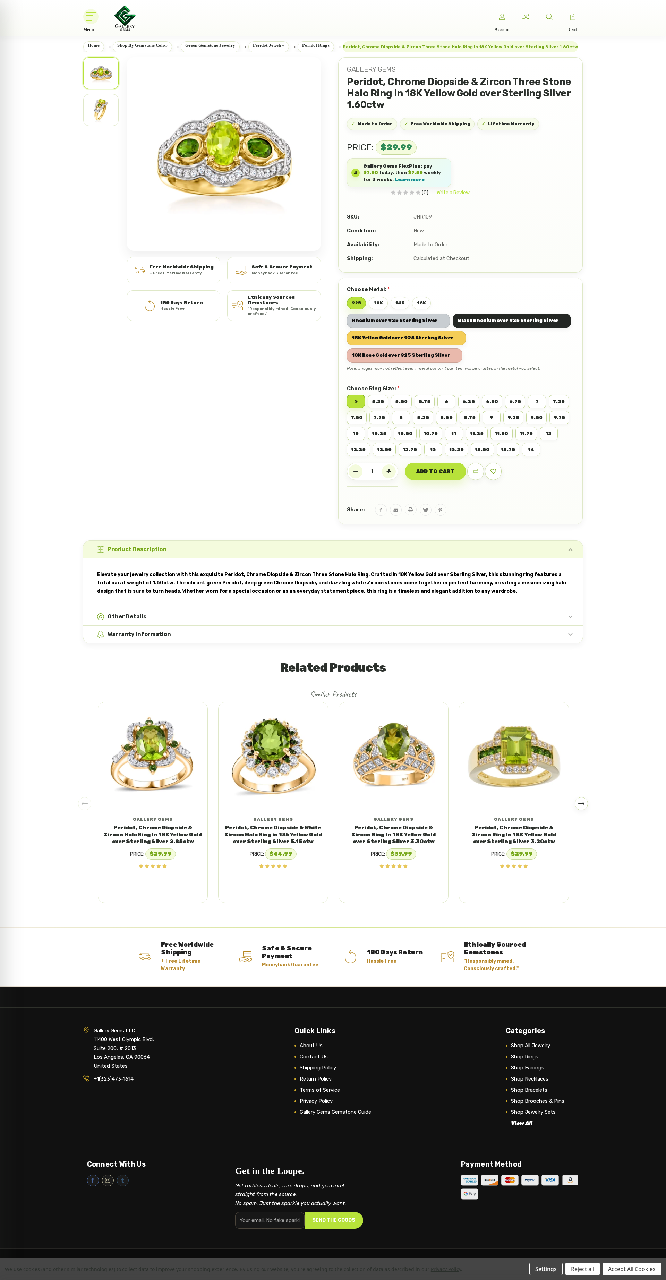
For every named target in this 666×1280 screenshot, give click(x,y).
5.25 (378, 401)
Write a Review (453, 193)
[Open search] (549, 17)
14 (531, 449)
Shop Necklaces (529, 1079)
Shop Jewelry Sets (533, 1112)
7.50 (356, 417)
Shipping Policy (318, 1068)
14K (399, 302)
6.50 (492, 401)
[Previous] (84, 803)
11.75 (526, 433)
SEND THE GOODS (333, 1220)
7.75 (379, 417)
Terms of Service (320, 1090)
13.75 (508, 449)
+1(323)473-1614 (114, 1079)
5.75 (424, 401)
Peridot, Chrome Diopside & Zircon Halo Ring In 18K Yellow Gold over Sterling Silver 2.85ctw (153, 835)
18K (421, 302)
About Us (311, 1045)
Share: (356, 509)
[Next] (581, 803)
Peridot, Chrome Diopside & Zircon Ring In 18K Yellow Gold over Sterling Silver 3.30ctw (393, 835)
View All (521, 1123)
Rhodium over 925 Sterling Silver (395, 320)
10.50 (405, 433)
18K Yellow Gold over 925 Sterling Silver (403, 337)
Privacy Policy (316, 1101)
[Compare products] (525, 17)
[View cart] (573, 17)
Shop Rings (524, 1056)
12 (549, 433)
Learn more (410, 179)
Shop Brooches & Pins (537, 1101)
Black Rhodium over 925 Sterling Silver (508, 320)
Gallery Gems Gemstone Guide (335, 1112)
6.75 (515, 401)
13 (433, 449)
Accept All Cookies (632, 1269)
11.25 (477, 433)
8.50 (446, 417)
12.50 (384, 449)
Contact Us (314, 1056)
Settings (546, 1269)
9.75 (559, 417)
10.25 (379, 433)
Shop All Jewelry (530, 1045)
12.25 (358, 449)
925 (356, 302)
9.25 (513, 417)
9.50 (536, 417)
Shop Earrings (527, 1068)
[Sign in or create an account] (502, 17)
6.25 (468, 401)
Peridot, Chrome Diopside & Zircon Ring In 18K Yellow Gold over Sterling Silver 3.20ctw (514, 835)
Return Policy (316, 1079)
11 (453, 433)
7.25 (558, 401)
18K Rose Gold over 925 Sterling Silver (401, 355)
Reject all (582, 1269)
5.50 (401, 401)
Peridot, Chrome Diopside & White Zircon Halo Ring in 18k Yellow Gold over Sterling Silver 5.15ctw (273, 835)
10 (356, 433)
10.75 (431, 433)
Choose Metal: (368, 289)
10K (378, 302)
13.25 (456, 449)
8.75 (470, 417)
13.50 (482, 449)
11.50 (502, 433)
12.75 (410, 449)
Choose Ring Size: (373, 388)
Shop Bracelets (529, 1090)
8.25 (423, 417)
